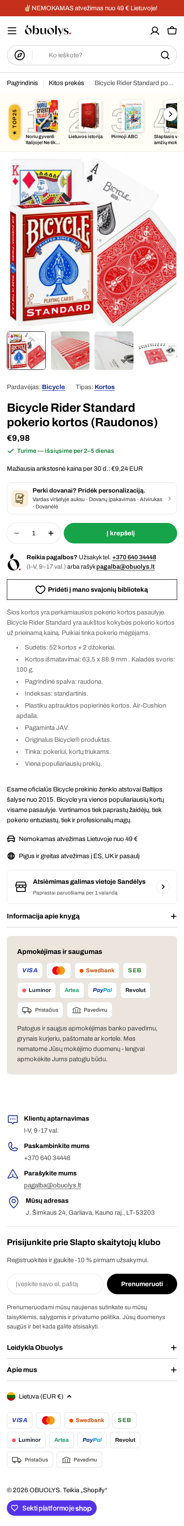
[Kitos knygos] (170, 114)
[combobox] (92, 55)
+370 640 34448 (134, 557)
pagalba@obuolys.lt (125, 566)
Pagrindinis (22, 83)
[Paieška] (165, 55)
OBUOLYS (45, 1490)
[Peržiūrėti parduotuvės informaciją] (163, 887)
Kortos (105, 387)
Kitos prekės (66, 83)
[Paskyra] (155, 31)
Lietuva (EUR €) (41, 1396)
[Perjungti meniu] (12, 31)
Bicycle (53, 387)
